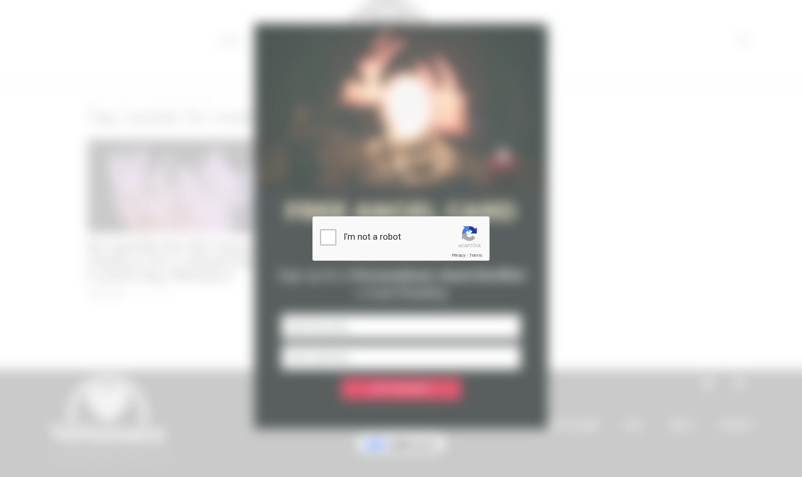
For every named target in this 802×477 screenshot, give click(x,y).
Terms (475, 255)
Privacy (458, 255)
